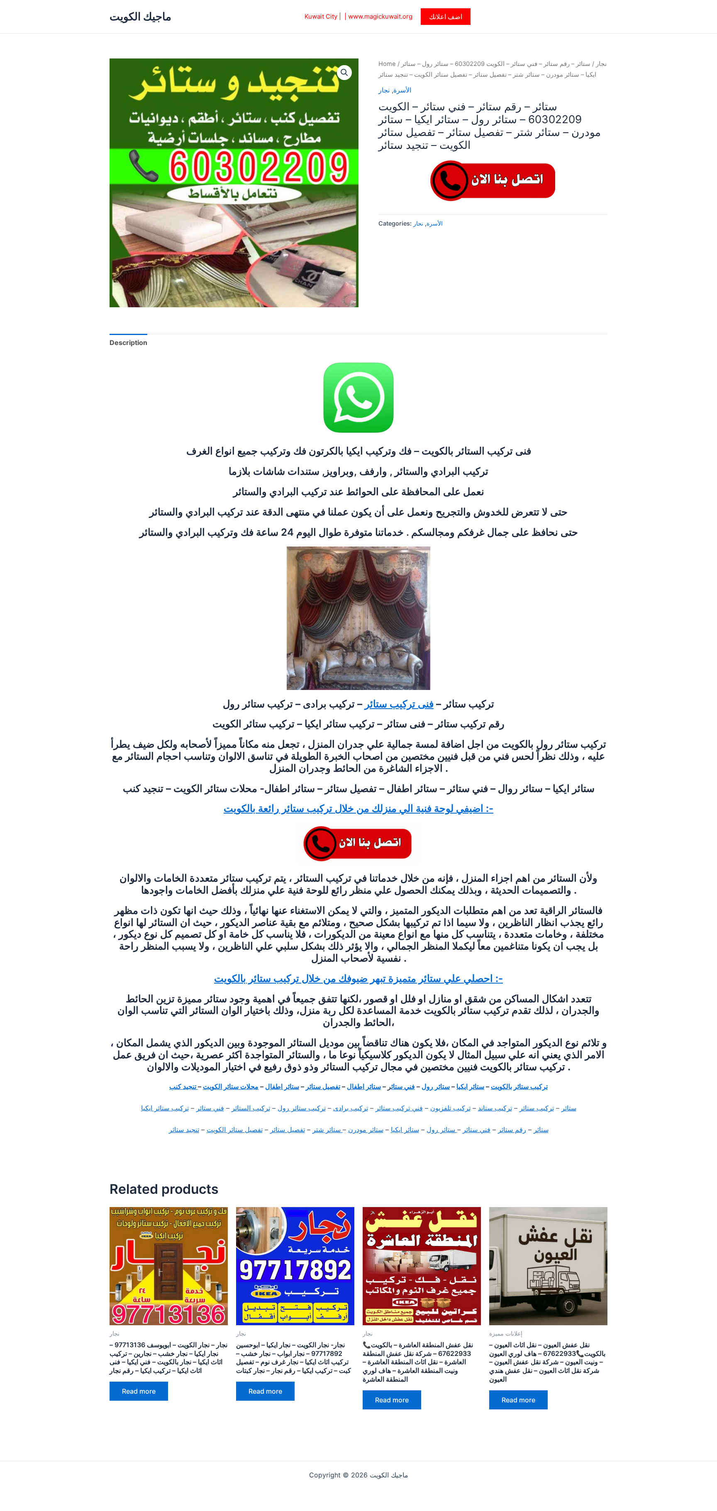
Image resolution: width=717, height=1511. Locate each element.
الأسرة (402, 90)
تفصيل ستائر (323, 1086)
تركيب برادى (350, 1108)
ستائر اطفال (364, 1086)
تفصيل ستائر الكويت (235, 1129)
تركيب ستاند (495, 1108)
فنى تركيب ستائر (399, 704)
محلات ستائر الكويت (231, 1086)
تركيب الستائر (251, 1108)
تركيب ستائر (536, 1108)
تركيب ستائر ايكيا (165, 1108)
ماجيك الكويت (140, 16)
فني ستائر (210, 1108)
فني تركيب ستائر (399, 1108)
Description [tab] (128, 342)
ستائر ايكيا (470, 1086)
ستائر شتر (327, 1129)
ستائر (568, 1108)
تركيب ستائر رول (302, 1108)
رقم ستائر (512, 1129)
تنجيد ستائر (184, 1129)
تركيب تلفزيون (450, 1108)
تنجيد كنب (183, 1086)
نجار (601, 64)
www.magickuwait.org (380, 16)
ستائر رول (436, 1086)
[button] (446, 16)
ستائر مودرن (365, 1129)
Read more (139, 1391)
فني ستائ (403, 1086)
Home (387, 64)
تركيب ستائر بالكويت (519, 1086)
